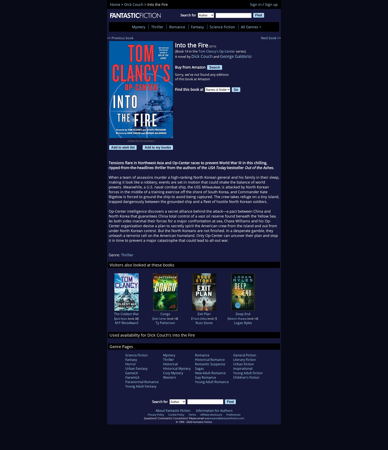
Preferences (233, 414)
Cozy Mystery (173, 373)
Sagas (199, 368)
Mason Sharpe (237, 318)
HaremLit (132, 377)
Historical (170, 364)
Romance (177, 26)
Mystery (138, 26)
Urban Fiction (243, 364)
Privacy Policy (156, 414)
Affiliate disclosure (211, 414)
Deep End (243, 314)
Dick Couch (202, 56)
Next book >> (271, 38)
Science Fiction (222, 26)
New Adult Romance (210, 373)
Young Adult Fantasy (140, 386)
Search (214, 67)
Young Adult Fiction (248, 373)
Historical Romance (210, 359)
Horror (130, 364)
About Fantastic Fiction (173, 410)
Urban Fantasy (136, 368)
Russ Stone (204, 323)
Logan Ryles (243, 323)
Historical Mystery (177, 368)
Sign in (255, 4)
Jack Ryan (121, 318)
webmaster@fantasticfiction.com (224, 418)
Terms (192, 414)
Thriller (157, 26)
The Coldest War (126, 314)
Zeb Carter (160, 318)
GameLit (131, 373)
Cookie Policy (176, 414)
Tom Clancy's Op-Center (216, 51)
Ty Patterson (165, 323)
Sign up (271, 4)
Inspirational (242, 368)
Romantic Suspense (210, 364)
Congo (165, 314)
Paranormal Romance (142, 382)
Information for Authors (214, 410)
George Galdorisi (236, 56)
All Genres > (252, 26)
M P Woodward (126, 323)
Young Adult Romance (212, 382)
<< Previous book (120, 38)
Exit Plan (204, 314)
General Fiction (244, 355)
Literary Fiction (244, 359)
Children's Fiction (246, 377)
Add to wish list (123, 147)
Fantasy (197, 26)
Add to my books (158, 147)
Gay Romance (205, 377)
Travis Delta (199, 318)
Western (169, 377)
